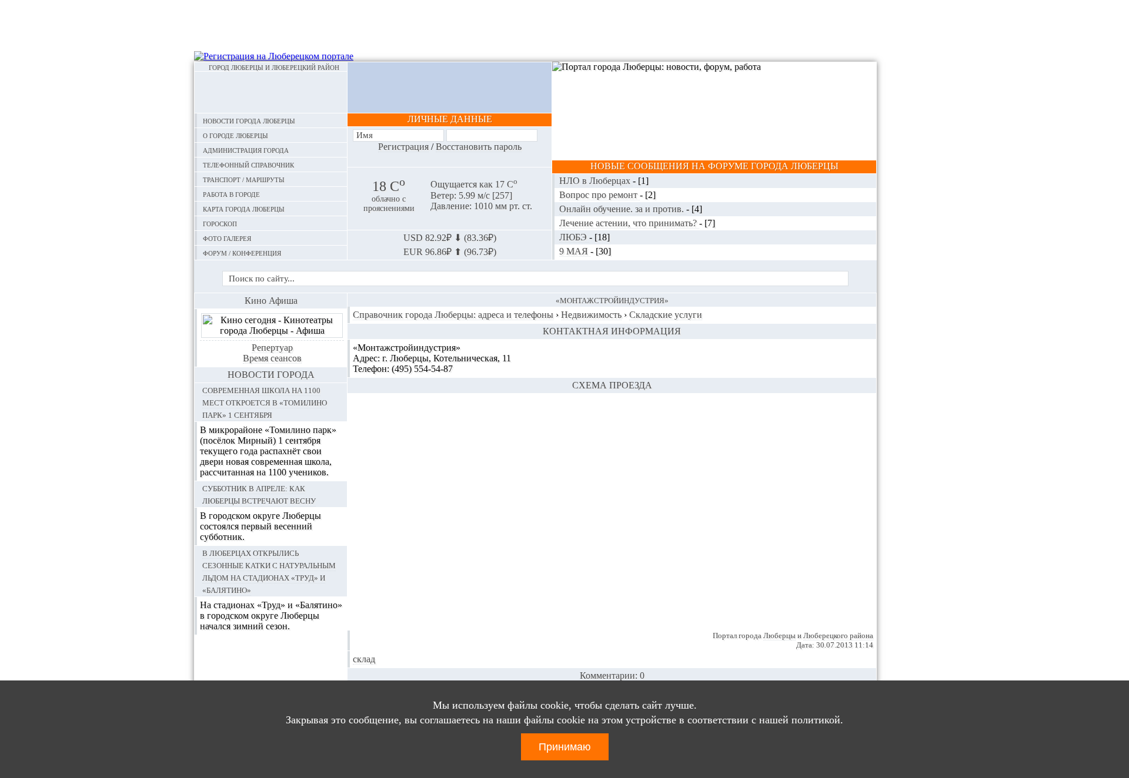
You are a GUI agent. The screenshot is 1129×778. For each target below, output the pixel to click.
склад (364, 659)
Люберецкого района (838, 635)
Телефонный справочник (248, 164)
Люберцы (779, 635)
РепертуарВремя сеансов (272, 353)
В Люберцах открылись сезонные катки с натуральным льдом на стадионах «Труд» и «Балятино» (269, 570)
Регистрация (403, 147)
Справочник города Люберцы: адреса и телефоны (453, 315)
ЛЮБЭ (574, 237)
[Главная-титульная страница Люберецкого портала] (271, 92)
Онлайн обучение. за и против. (622, 209)
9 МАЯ (574, 251)
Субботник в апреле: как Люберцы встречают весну (259, 494)
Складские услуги (665, 315)
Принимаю (565, 747)
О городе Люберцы (235, 135)
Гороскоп (220, 223)
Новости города (271, 375)
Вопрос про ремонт (599, 195)
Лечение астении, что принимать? (629, 223)
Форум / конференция (242, 252)
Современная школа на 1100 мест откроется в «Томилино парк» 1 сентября (264, 402)
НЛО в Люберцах (596, 181)
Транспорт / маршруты (244, 179)
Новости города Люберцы (249, 120)
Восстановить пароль (479, 147)
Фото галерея (227, 238)
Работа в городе (231, 194)
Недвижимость (591, 315)
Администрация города (246, 150)
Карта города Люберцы (244, 208)
